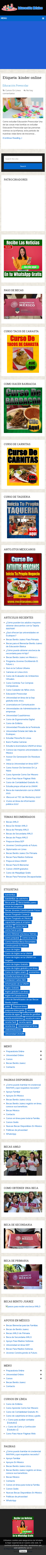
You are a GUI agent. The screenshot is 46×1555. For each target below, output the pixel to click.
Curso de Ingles (12, 949)
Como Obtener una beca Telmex (20, 934)
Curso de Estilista (14, 723)
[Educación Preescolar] (23, 108)
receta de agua (12, 1014)
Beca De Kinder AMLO (16, 826)
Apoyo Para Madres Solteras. (20, 1341)
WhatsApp (11, 1134)
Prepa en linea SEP (15, 841)
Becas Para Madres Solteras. (19, 1349)
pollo (7, 1006)
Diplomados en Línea (16, 849)
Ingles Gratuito (12, 988)
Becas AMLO (12, 822)
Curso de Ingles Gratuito (16, 964)
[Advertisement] (23, 45)
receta (30, 1010)
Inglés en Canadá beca (16, 995)
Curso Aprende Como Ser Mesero (22, 774)
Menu (4, 18)
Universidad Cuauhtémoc (18, 715)
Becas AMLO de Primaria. (18, 1333)
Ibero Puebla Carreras (16, 742)
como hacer (21, 926)
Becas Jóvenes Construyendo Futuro (22, 910)
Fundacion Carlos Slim (15, 980)
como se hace (29, 938)
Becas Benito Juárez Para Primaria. (22, 639)
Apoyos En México (15, 1096)
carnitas (9, 926)
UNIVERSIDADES (13, 1030)
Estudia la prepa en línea (16, 976)
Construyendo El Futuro (16, 945)
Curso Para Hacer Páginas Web (21, 778)
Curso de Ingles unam (15, 972)
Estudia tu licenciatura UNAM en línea (24, 746)
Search (23, 166)
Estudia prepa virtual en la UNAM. (22, 786)
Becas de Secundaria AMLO (19, 833)
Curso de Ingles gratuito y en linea (21, 968)
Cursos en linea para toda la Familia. (23, 1118)
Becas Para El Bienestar (17, 865)
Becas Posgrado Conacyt (17, 914)
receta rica (10, 1026)
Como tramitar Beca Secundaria (20, 942)
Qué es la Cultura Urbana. (18, 668)
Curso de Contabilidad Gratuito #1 (22, 782)
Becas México (12, 1110)
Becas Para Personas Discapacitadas (23, 877)
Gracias (23, 1551)
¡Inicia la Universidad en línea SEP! (22, 764)
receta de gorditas (31, 1014)
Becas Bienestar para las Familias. (22, 1325)
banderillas (10, 895)
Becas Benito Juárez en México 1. (22, 657)
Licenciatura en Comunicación (20, 704)
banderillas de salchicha (16, 898)
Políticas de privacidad (16, 1130)
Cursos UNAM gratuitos (17, 869)
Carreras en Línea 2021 (17, 672)
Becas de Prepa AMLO (17, 837)
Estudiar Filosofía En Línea (18, 738)
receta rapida (25, 1022)
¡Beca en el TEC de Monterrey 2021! (23, 797)
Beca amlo (10, 902)
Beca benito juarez (27, 902)
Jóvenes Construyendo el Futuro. (21, 845)
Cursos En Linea (13, 90)
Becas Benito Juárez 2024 (18, 1099)
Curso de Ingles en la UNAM (18, 953)
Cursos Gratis (12, 1122)
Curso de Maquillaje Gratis (18, 873)
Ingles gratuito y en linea (16, 992)
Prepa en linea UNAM (16, 861)
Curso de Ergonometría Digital (20, 719)
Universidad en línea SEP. (18, 1345)
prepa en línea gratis (14, 1010)
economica (34, 972)
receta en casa (33, 1018)
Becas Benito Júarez (16, 1063)
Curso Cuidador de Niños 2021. (20, 690)
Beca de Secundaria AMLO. (19, 1337)
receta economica (14, 1018)
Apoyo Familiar (13, 1092)
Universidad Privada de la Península (23, 727)
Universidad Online (15, 1055)
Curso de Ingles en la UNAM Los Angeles (20, 959)
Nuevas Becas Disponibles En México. (24, 1126)
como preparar (12, 938)
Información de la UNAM (17, 984)
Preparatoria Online (15, 1051)
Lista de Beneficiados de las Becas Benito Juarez (21, 1001)
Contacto (10, 1067)
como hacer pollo (13, 930)
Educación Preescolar (15, 85)
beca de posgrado (14, 906)
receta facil (10, 1022)
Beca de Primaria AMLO (17, 830)
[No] (43, 1546)
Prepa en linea (20, 1006)
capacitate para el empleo (17, 922)
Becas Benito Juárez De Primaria (21, 853)
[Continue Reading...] (12, 138)
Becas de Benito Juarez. (17, 1329)
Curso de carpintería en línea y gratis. (23, 1416)
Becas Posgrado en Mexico (18, 918)
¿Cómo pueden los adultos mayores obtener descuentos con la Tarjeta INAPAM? (23, 625)
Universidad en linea (27, 1026)
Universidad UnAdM (14, 1034)
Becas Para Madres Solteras (19, 857)
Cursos (9, 1059)
